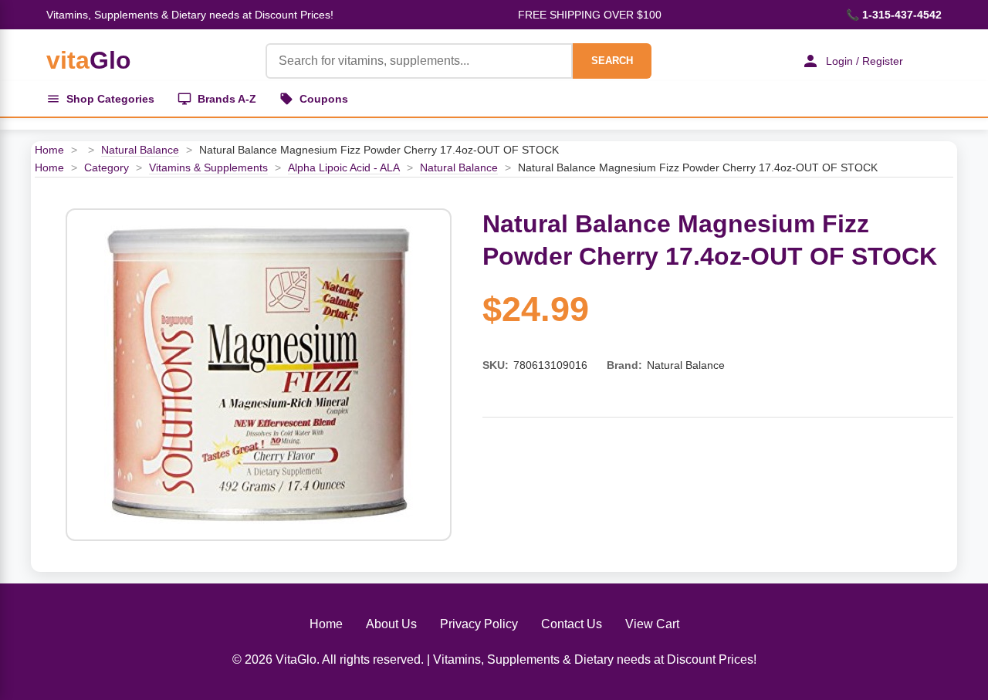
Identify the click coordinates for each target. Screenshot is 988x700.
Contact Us (571, 624)
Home (49, 150)
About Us (391, 624)
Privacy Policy (479, 624)
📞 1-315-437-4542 (894, 14)
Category (106, 167)
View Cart (652, 624)
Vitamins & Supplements (208, 167)
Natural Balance (140, 150)
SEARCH (612, 60)
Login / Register (864, 61)
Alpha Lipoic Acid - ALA (344, 167)
